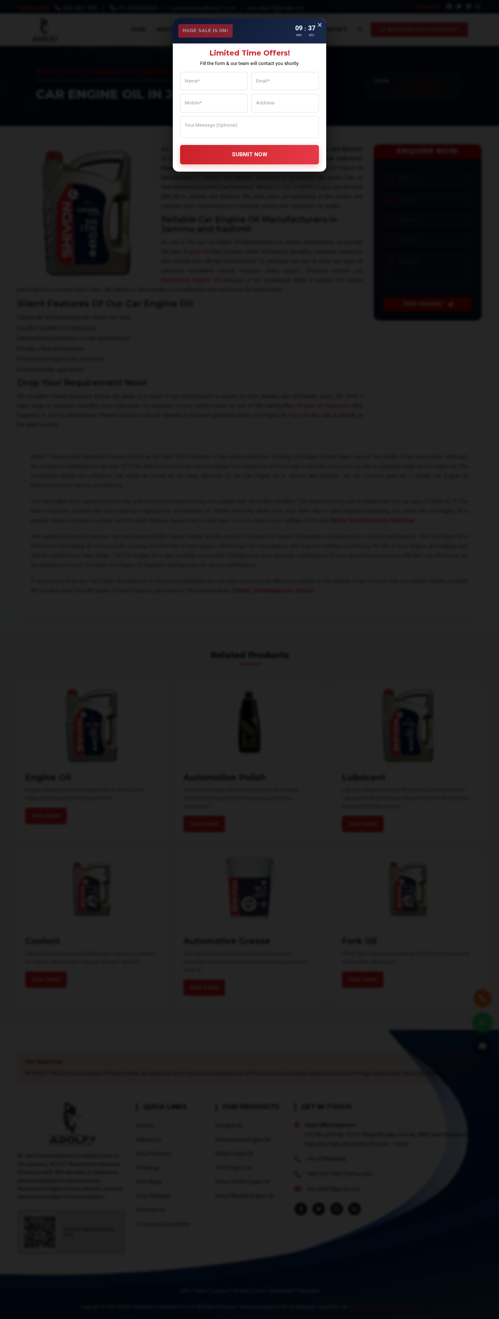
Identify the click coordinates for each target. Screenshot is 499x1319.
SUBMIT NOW (249, 154)
